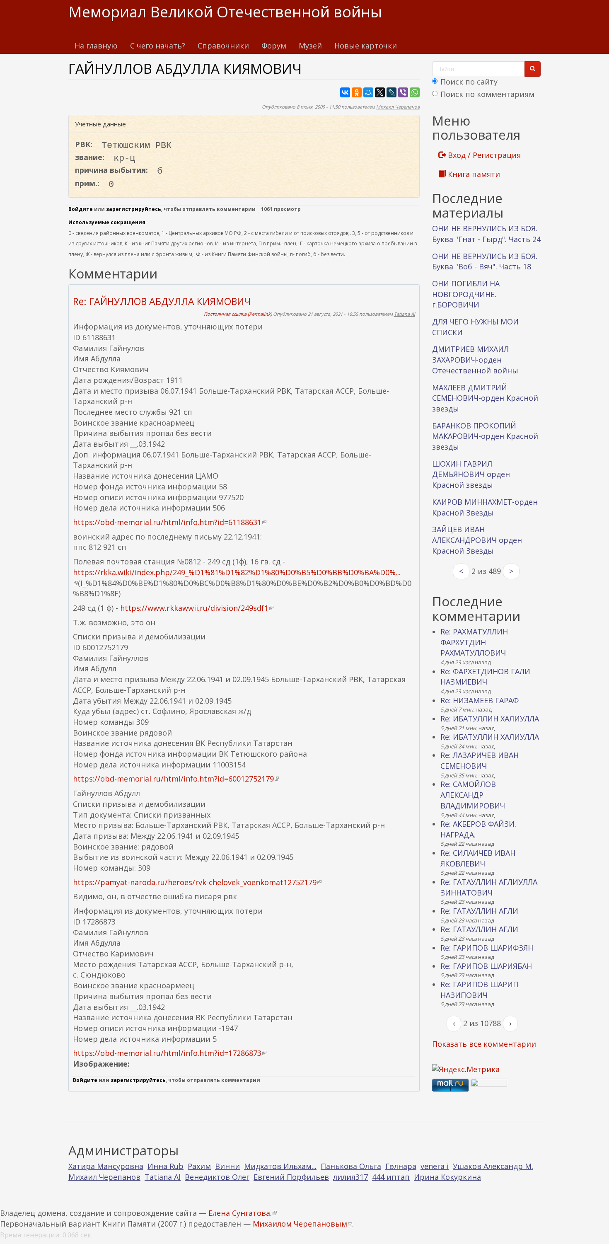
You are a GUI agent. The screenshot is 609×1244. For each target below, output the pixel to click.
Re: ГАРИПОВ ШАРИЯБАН (486, 966)
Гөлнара (400, 1166)
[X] (380, 92)
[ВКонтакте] (345, 92)
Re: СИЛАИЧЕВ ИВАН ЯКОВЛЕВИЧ (477, 858)
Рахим (199, 1166)
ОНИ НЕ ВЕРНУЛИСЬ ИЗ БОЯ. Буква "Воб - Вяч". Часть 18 (484, 261)
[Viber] (403, 92)
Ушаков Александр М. (493, 1166)
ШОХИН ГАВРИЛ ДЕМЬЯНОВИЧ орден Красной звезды (471, 474)
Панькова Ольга (351, 1166)
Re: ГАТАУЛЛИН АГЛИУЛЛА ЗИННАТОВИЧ (488, 887)
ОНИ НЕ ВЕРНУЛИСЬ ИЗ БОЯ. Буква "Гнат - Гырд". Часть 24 (486, 233)
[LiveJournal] (391, 92)
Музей (310, 46)
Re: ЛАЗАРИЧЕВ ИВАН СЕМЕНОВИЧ (479, 760)
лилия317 (350, 1177)
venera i (434, 1166)
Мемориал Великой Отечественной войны (225, 12)
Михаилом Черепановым (302, 1224)
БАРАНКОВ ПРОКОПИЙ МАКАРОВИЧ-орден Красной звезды (485, 436)
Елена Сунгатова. (242, 1213)
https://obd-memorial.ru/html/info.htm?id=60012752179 (176, 779)
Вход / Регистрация (483, 155)
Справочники (223, 46)
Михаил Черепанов (398, 107)
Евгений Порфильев (291, 1177)
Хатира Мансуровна (105, 1166)
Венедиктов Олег (217, 1177)
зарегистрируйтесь (133, 209)
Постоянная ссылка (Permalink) (238, 314)
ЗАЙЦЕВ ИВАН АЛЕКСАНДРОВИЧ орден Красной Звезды (477, 539)
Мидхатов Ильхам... (280, 1166)
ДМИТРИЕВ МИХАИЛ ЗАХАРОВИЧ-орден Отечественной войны (475, 359)
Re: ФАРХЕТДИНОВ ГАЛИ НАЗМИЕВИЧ (485, 676)
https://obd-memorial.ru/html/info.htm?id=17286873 (169, 1053)
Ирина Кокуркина (447, 1177)
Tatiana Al (404, 314)
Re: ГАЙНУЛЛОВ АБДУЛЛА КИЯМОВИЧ (162, 301)
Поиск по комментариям (487, 94)
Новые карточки (365, 46)
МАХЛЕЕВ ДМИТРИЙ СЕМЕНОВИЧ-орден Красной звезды (485, 398)
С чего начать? (157, 46)
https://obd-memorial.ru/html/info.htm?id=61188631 (169, 522)
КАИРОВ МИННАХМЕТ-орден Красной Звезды (485, 507)
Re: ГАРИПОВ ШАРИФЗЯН (486, 948)
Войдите (80, 209)
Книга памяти (473, 174)
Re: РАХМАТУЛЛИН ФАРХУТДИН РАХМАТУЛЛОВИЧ (474, 642)
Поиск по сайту (469, 82)
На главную (96, 46)
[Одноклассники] (357, 92)
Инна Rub (165, 1166)
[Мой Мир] (368, 92)
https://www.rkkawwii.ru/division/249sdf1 (196, 608)
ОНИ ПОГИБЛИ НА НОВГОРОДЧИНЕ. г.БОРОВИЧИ (466, 294)
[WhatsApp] (415, 92)
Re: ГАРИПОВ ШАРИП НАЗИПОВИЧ (479, 989)
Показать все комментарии (484, 1044)
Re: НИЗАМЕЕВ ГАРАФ (479, 700)
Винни (227, 1166)
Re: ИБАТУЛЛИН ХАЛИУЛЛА (489, 719)
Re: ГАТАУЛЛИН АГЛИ (479, 911)
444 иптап (391, 1177)
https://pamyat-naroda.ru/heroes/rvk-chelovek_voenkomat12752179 (197, 882)
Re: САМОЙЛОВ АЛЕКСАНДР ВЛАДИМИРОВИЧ (472, 794)
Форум (273, 46)
